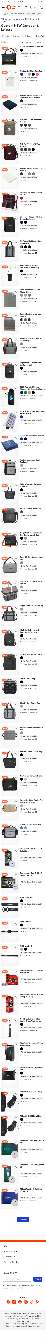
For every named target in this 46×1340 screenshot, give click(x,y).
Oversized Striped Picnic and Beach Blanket (32, 412)
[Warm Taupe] (33, 173)
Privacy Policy (12, 1319)
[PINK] (37, 74)
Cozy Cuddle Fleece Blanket (32, 436)
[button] (16, 49)
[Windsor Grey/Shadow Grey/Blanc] (29, 319)
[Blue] (21, 827)
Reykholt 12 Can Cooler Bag (31, 606)
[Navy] (21, 392)
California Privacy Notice (29, 1319)
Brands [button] (16, 36)
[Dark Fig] (25, 149)
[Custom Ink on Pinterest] (20, 1302)
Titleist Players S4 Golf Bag (31, 1092)
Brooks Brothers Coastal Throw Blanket (30, 291)
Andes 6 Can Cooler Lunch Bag (31, 728)
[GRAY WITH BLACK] (21, 246)
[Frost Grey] (29, 173)
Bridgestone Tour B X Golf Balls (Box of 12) (31, 874)
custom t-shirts (35, 1316)
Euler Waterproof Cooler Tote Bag (30, 485)
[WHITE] (25, 74)
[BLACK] (33, 74)
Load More (23, 1220)
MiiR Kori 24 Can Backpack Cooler (31, 121)
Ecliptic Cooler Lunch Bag (31, 752)
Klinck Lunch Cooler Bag (30, 509)
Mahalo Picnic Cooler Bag (30, 825)
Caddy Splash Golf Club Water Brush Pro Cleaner (30, 1020)
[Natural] (29, 392)
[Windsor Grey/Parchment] (29, 295)
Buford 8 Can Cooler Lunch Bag (31, 558)
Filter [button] (7, 36)
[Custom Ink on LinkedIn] (14, 1302)
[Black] (21, 50)
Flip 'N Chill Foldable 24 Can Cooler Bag (31, 242)
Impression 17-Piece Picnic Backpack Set (31, 364)
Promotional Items (26, 1313)
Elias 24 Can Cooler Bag (30, 703)
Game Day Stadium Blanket (31, 47)
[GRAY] (29, 74)
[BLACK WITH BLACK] (25, 246)
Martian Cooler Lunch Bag (31, 776)
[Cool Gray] (21, 732)
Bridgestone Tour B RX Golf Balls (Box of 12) (31, 996)
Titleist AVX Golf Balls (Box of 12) (32, 1141)
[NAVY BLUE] (21, 222)
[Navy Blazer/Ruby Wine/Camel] (21, 319)
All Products (6, 19)
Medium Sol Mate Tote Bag (31, 71)
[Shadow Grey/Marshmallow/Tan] (25, 319)
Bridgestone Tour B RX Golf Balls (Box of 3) (31, 971)
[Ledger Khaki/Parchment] (25, 295)
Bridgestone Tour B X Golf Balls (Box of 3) (31, 850)
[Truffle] (29, 125)
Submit (38, 1279)
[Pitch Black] (25, 125)
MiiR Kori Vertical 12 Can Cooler (30, 145)
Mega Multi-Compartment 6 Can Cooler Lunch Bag (32, 534)
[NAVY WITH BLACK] (29, 246)
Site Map (38, 1313)
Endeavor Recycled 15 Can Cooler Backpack (31, 218)
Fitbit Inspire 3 (26, 946)
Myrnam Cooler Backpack (31, 654)
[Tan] (21, 805)
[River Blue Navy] (21, 100)
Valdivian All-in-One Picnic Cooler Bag (31, 339)
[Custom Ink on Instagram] (26, 1302)
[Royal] (21, 416)
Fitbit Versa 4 (25, 922)
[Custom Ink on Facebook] (8, 1302)
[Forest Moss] (29, 149)
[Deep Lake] (21, 125)
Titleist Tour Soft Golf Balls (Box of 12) (31, 1190)
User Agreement (23, 1321)
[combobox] (23, 13)
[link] (13, 7)
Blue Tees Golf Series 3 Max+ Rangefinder (32, 1044)
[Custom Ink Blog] (37, 1302)
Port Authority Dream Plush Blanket (31, 169)
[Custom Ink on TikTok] (31, 1302)
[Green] (25, 392)
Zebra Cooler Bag (27, 679)
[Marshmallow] (25, 100)
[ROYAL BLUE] (21, 74)
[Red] (21, 198)
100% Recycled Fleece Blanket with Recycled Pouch (32, 388)
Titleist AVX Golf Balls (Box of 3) (32, 1166)
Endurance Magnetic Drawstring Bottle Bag (29, 267)
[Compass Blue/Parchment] (21, 295)
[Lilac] (21, 949)
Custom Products (11, 1313)
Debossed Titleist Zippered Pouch (31, 1069)
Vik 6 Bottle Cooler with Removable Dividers (30, 631)
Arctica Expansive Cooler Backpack (30, 461)
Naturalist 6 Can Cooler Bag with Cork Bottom (31, 801)
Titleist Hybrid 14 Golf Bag (30, 1116)
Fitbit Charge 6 (26, 897)
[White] (21, 854)
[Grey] (21, 343)
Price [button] (27, 36)
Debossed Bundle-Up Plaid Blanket (31, 194)
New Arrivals (18, 19)
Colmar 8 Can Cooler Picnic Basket (31, 582)
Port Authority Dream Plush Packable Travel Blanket (31, 96)
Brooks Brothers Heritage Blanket (30, 315)
